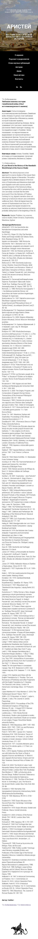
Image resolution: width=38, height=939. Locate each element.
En (17, 412)
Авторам (19, 392)
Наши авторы (19, 400)
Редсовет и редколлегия (19, 384)
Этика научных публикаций (19, 388)
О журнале (19, 380)
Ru (21, 412)
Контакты (19, 404)
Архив (19, 396)
